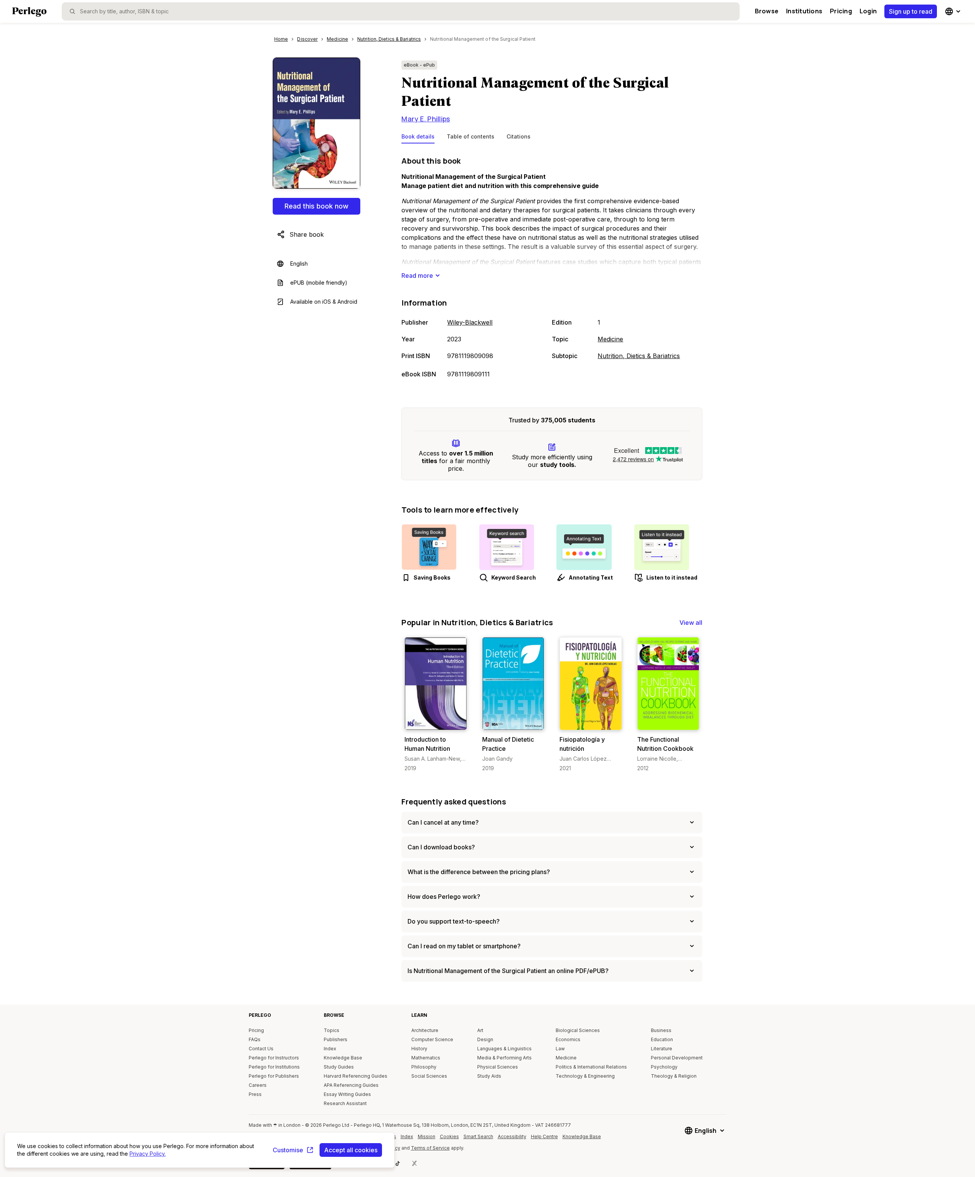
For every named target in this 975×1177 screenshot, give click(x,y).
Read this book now (316, 206)
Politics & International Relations (591, 1067)
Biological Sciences (578, 1030)
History (419, 1048)
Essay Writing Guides (347, 1094)
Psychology (664, 1067)
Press (255, 1094)
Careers (258, 1085)
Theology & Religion (674, 1076)
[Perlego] (29, 12)
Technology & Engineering (585, 1076)
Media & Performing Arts (504, 1058)
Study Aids (489, 1076)
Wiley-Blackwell (469, 322)
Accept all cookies (350, 1150)
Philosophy (423, 1067)
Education (662, 1039)
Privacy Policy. (147, 1153)
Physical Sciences (497, 1067)
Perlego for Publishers (274, 1076)
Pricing (841, 11)
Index (330, 1048)
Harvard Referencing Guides (355, 1076)
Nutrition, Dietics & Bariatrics (639, 356)
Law (560, 1048)
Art (480, 1030)
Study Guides (339, 1067)
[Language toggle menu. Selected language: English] (954, 11)
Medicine (610, 339)
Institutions (804, 11)
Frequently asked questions (453, 801)
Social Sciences (429, 1076)
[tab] (418, 138)
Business (661, 1030)
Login (868, 11)
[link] (435, 704)
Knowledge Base (343, 1058)
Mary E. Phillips (425, 118)
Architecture (424, 1030)
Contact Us (261, 1048)
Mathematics (425, 1058)
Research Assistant (345, 1103)
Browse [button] (766, 11)
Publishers (335, 1039)
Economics (568, 1039)
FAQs (255, 1039)
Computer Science (432, 1039)
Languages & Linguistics (504, 1048)
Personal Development (677, 1058)
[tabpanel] (551, 268)
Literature (661, 1048)
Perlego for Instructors (274, 1058)
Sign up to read (910, 11)
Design (485, 1039)
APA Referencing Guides (351, 1085)
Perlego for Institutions (274, 1067)
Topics (331, 1030)
